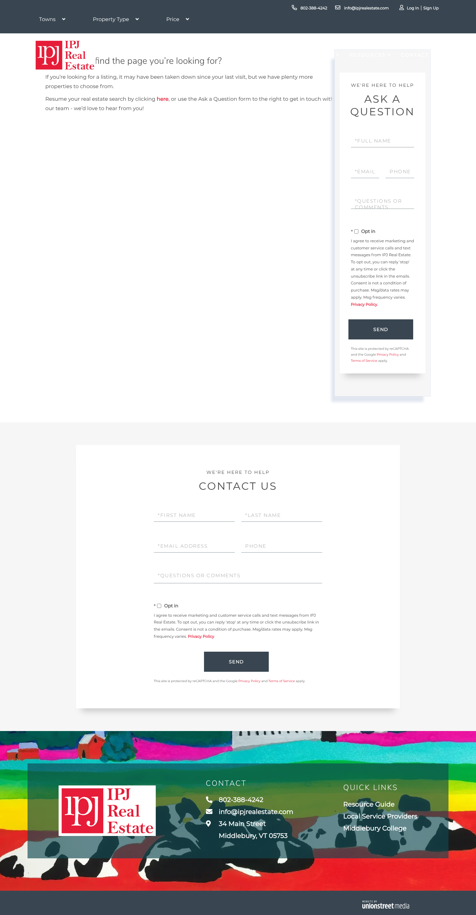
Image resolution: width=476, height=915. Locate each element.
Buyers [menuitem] (229, 55)
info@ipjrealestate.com (366, 8)
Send (381, 329)
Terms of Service (364, 361)
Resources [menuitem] (367, 55)
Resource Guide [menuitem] (368, 804)
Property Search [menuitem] (173, 55)
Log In (413, 8)
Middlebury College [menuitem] (375, 828)
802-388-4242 (313, 8)
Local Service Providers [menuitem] (380, 816)
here (162, 99)
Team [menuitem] (294, 55)
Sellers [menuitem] (263, 55)
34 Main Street (252, 830)
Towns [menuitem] (323, 55)
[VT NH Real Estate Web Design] (385, 904)
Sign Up (431, 8)
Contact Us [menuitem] (420, 55)
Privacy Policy (364, 304)
